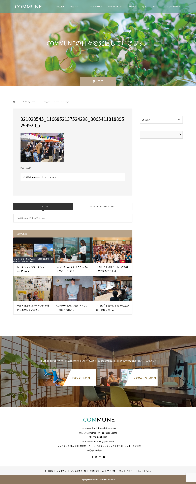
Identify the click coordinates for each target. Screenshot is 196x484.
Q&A (144, 6)
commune (36, 177)
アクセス (132, 6)
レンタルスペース (94, 6)
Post (22, 168)
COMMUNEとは (115, 6)
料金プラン (75, 6)
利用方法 (60, 6)
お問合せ (156, 6)
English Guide (173, 6)
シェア (28, 168)
